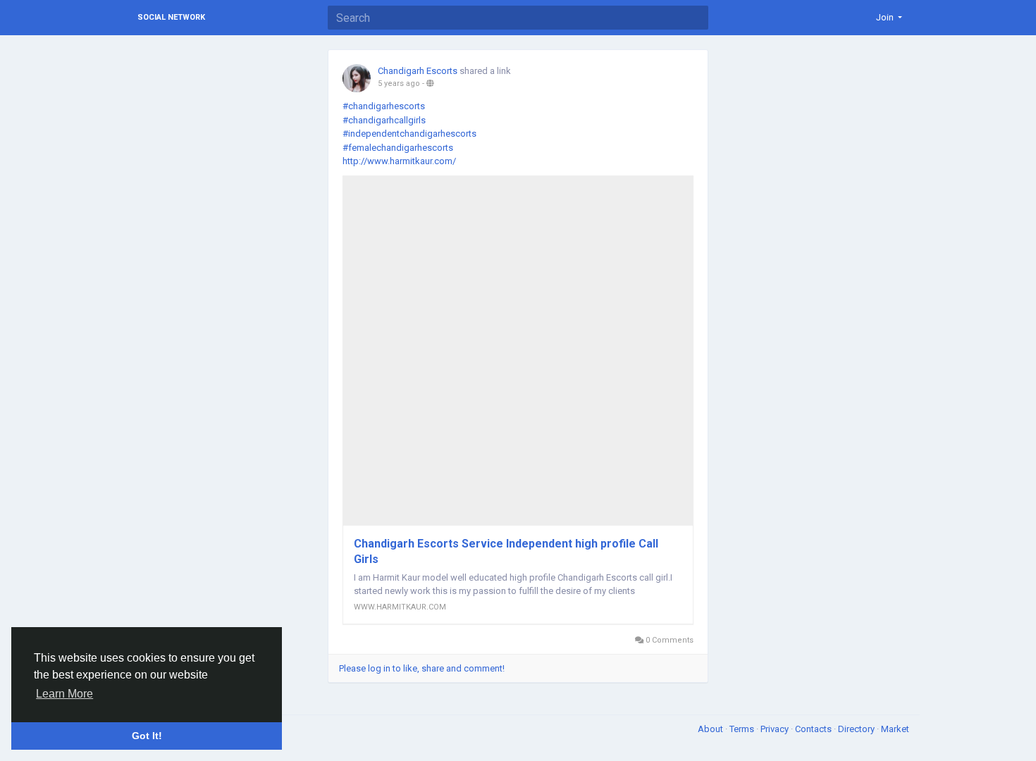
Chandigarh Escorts (417, 71)
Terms (742, 729)
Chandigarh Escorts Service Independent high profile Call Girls (506, 551)
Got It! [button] (147, 735)
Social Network (171, 17)
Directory (857, 729)
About (711, 729)
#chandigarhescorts (384, 106)
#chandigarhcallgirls (384, 120)
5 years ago (399, 83)
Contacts (814, 729)
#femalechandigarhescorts (398, 147)
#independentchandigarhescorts (409, 133)
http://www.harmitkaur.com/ (399, 161)
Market (895, 729)
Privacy (775, 729)
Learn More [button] (64, 694)
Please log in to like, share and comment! (422, 668)
